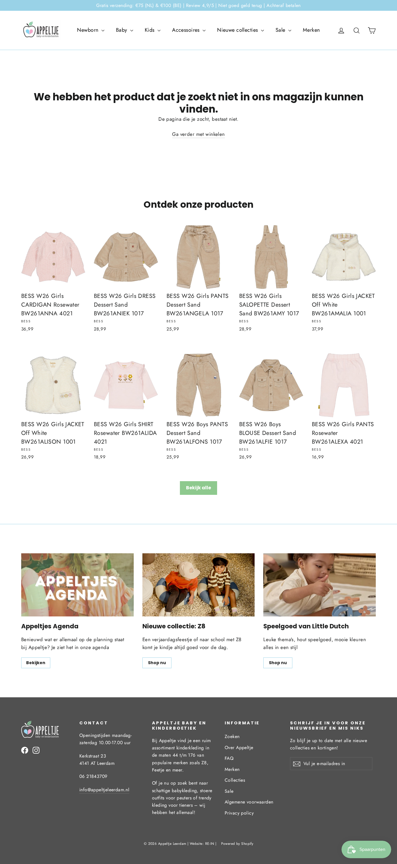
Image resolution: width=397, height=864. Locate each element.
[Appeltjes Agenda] (77, 584)
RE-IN (209, 843)
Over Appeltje (239, 747)
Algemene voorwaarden (249, 802)
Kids (150, 30)
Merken (311, 30)
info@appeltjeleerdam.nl (104, 789)
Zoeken (232, 736)
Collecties (235, 780)
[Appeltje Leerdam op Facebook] (24, 750)
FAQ (229, 758)
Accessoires (186, 30)
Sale (281, 30)
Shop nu (157, 663)
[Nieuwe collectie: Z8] (198, 584)
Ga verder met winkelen (198, 134)
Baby (122, 30)
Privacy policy (239, 813)
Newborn (88, 30)
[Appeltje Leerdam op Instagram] (36, 750)
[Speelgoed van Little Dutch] (319, 584)
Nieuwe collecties (238, 30)
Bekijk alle (198, 487)
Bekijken (35, 663)
